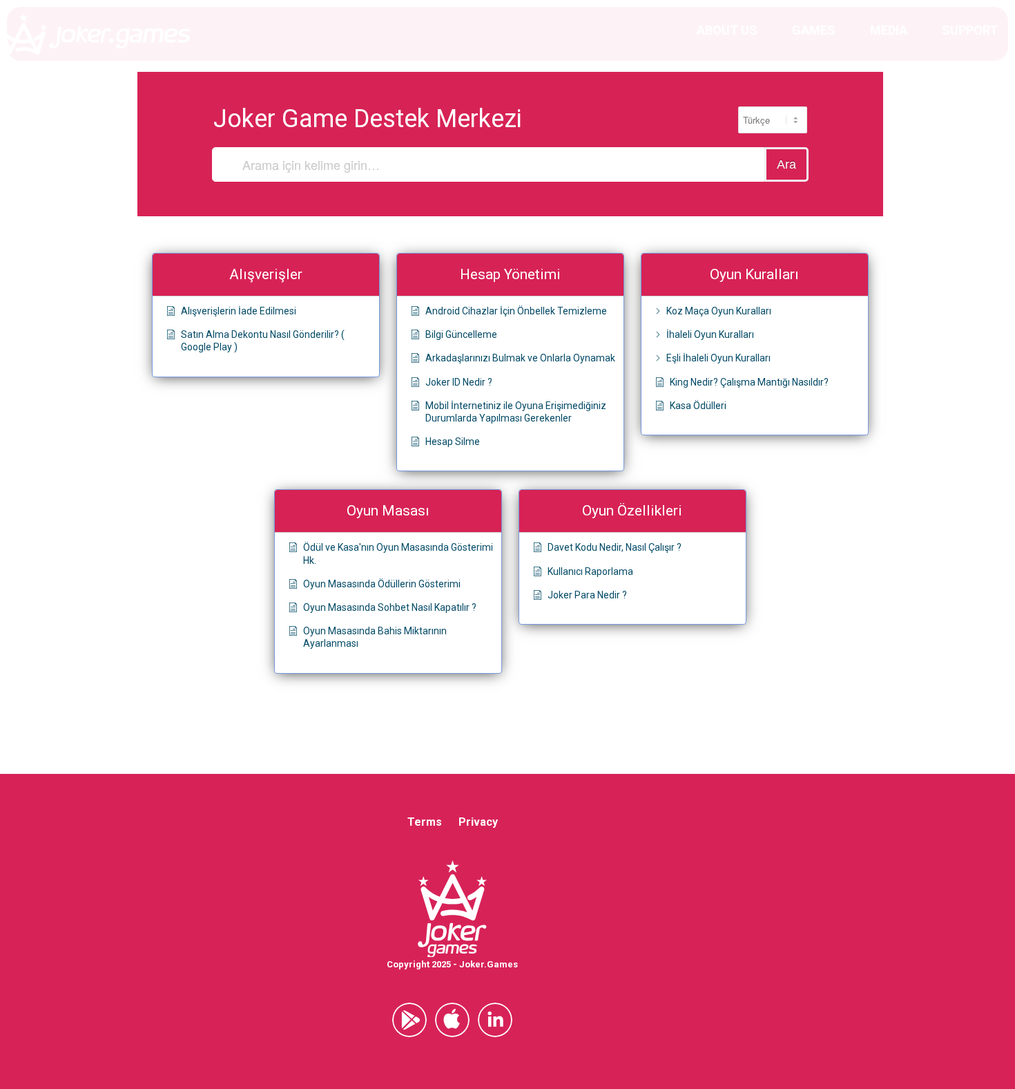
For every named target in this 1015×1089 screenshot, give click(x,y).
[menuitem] (727, 30)
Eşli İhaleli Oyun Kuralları (718, 357)
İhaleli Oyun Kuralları (710, 334)
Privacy (478, 821)
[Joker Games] (95, 34)
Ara (786, 164)
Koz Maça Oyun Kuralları (718, 310)
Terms (424, 821)
